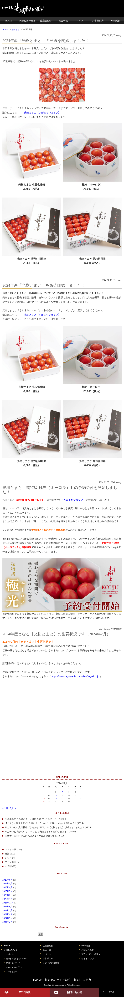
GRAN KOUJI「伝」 (14, 967)
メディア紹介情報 (51, 963)
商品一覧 (63, 20)
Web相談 (85, 945)
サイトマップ (87, 958)
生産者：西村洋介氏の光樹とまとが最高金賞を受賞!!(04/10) (35, 836)
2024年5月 (7, 910)
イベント (80, 20)
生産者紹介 (46, 20)
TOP (111, 992)
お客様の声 (98, 20)
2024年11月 (8, 903)
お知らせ (15, 29)
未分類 (8, 866)
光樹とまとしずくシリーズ (16, 959)
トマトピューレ (12, 972)
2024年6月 (7, 906)
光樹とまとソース (13, 963)
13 (56, 795)
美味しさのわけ (27, 20)
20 (56, 798)
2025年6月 (7, 880)
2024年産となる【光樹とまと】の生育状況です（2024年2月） (56, 634)
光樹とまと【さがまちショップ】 (42, 112)
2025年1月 (7, 899)
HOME (8, 20)
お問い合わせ (87, 950)
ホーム (5, 29)
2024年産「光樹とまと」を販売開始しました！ (43, 285)
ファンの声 (10, 862)
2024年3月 (7, 918)
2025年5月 (7, 883)
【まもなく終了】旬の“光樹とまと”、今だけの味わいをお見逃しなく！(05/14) (44, 823)
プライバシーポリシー (91, 954)
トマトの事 (10, 849)
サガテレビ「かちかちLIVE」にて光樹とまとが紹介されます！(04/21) (40, 831)
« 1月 (5, 808)
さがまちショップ (73, 500)
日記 (7, 854)
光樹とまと (10, 954)
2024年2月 (7, 922)
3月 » (13, 808)
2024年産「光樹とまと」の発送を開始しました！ (45, 41)
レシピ (8, 858)
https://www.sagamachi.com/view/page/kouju (75, 676)
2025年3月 (7, 891)
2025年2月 (7, 895)
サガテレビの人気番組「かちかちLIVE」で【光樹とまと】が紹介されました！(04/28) (48, 827)
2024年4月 (7, 914)
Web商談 (115, 20)
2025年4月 (7, 887)
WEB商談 (25, 992)
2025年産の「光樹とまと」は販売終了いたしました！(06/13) (35, 819)
